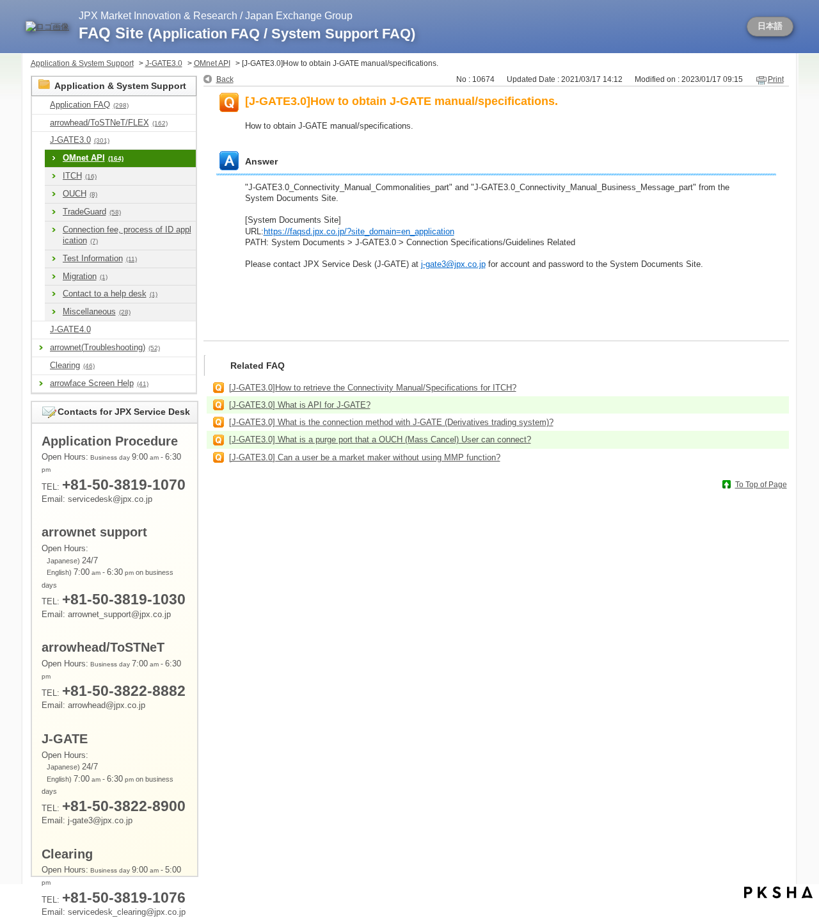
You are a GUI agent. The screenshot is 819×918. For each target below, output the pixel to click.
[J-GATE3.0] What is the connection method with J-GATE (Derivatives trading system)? (391, 422)
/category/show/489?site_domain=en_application (41, 123)
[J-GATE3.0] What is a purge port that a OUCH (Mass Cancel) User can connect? (380, 439)
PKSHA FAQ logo (778, 892)
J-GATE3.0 (163, 63)
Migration (85, 276)
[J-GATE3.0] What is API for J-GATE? (299, 405)
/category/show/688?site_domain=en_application (41, 330)
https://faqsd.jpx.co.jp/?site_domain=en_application (359, 231)
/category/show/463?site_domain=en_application (41, 365)
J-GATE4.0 (70, 329)
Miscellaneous (97, 311)
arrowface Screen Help (99, 383)
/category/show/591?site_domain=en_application (41, 140)
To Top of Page (761, 484)
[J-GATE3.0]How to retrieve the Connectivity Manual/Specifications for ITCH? (372, 387)
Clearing (72, 365)
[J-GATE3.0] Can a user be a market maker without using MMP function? (364, 457)
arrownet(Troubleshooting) (105, 347)
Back (225, 79)
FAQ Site (247, 33)
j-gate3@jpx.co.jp (453, 264)
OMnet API (212, 63)
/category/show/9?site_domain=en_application (41, 105)
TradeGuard (92, 211)
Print (776, 79)
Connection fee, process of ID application (127, 235)
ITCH (80, 176)
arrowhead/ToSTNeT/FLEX (109, 122)
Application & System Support (82, 63)
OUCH (80, 193)
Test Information (100, 258)
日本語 (770, 26)
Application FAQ (89, 104)
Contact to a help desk (110, 293)
